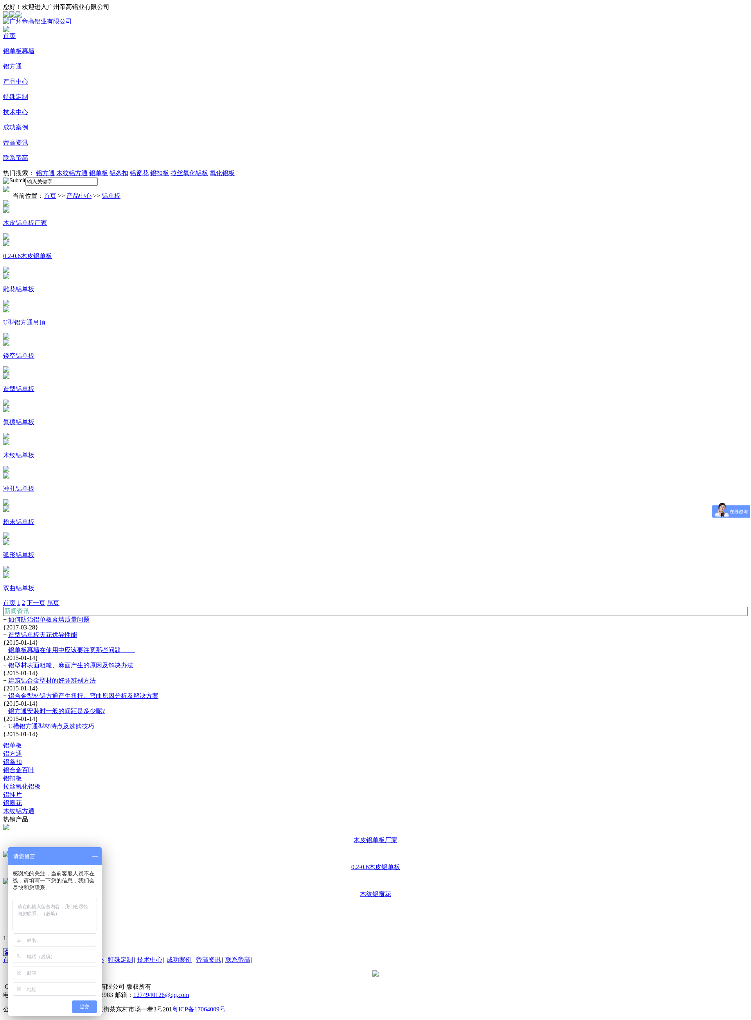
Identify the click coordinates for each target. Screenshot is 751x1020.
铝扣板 (159, 173)
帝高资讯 (15, 142)
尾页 (53, 602)
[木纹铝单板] (6, 437)
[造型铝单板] (6, 370)
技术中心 (15, 112)
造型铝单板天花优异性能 (42, 634)
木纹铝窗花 (375, 894)
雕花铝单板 (18, 289)
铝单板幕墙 (18, 51)
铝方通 (12, 66)
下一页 (36, 602)
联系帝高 (15, 157)
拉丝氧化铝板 (189, 173)
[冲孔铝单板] (6, 470)
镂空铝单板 (18, 355)
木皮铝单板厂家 (25, 222)
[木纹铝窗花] (6, 881)
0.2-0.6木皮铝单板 (27, 256)
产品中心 (15, 81)
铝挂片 (12, 794)
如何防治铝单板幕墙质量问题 (49, 619)
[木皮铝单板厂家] (6, 204)
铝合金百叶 (18, 770)
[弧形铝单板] (6, 536)
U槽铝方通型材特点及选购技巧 (51, 726)
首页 (9, 35)
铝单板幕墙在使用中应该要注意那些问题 (71, 650)
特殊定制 (15, 96)
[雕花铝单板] (6, 270)
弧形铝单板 (18, 555)
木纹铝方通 (72, 173)
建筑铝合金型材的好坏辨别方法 (52, 680)
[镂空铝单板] (6, 337)
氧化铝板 (222, 173)
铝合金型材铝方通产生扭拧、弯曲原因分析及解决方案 (83, 695)
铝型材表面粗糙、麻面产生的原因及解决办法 (70, 665)
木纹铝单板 (18, 455)
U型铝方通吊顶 (24, 322)
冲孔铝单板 (18, 488)
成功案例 (15, 127)
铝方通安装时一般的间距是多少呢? (56, 711)
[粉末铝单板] (6, 503)
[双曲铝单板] (6, 569)
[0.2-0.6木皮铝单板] (6, 237)
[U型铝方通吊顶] (6, 304)
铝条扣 (119, 173)
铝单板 (98, 173)
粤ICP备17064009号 (199, 1009)
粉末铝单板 (18, 521)
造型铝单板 (18, 388)
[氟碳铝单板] (6, 403)
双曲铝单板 (18, 588)
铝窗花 (139, 173)
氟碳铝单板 (18, 422)
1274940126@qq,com (161, 994)
